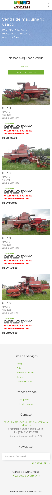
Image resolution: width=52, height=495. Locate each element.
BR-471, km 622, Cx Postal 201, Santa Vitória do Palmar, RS (26, 423)
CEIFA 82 (6, 303)
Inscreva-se (39, 463)
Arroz (19, 364)
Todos (24, 67)
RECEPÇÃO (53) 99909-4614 (25, 429)
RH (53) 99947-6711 (26, 432)
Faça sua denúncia (24, 476)
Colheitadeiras (24, 72)
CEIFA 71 (6, 108)
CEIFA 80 (7, 238)
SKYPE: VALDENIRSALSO (16, 133)
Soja (19, 368)
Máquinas (24, 399)
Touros (20, 377)
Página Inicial (13, 30)
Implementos (26, 404)
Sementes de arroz (26, 372)
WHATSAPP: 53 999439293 (17, 130)
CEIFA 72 (6, 173)
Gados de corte (24, 381)
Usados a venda (14, 33)
